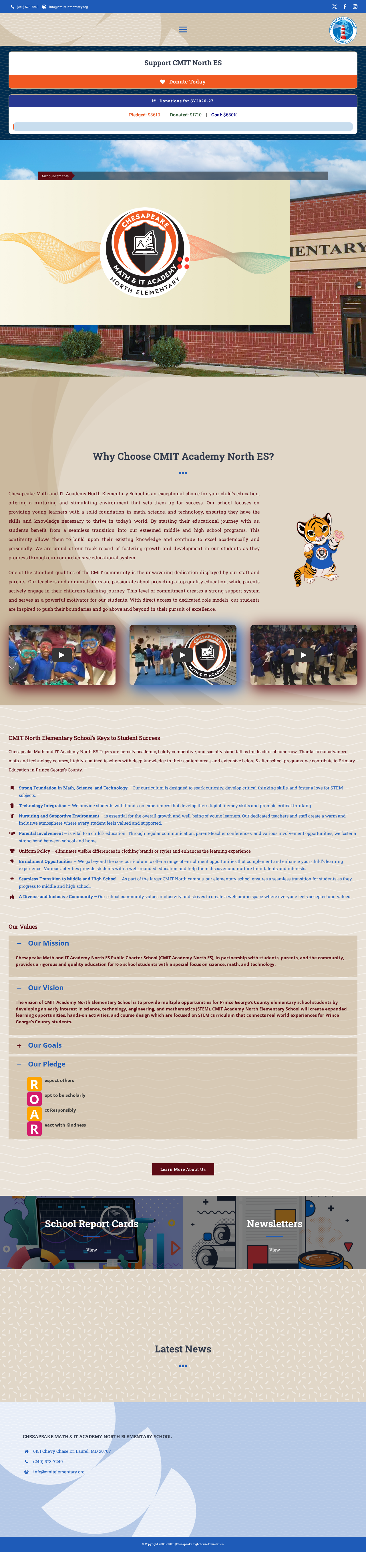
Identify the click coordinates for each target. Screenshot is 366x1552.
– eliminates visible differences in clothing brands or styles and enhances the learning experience (135, 851)
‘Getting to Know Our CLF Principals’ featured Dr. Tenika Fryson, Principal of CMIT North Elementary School (254, 176)
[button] (183, 944)
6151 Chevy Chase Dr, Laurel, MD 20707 (72, 1451)
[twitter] (334, 6)
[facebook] (345, 6)
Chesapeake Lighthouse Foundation (200, 1544)
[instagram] (355, 6)
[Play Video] (62, 655)
